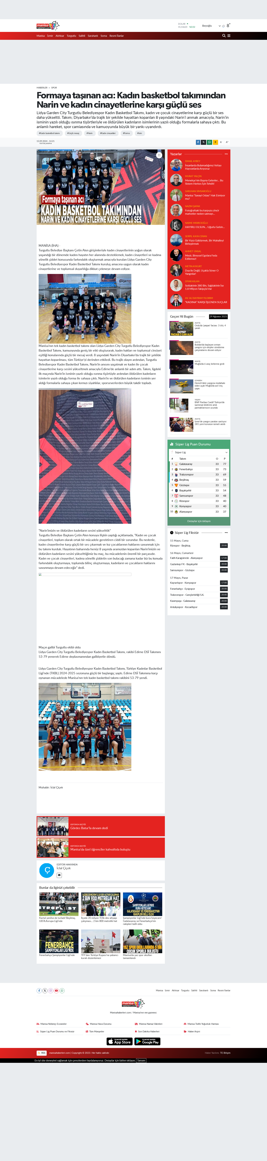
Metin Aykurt (193, 266)
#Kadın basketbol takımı (49, 133)
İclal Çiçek (64, 868)
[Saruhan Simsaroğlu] (176, 195)
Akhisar (60, 36)
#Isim (139, 133)
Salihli (82, 36)
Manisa (41, 36)
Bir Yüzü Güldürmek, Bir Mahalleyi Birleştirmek (204, 242)
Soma (104, 36)
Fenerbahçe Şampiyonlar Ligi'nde (57, 955)
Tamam (141, 1060)
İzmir (50, 36)
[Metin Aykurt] (176, 270)
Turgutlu (71, 36)
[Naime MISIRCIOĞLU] (176, 225)
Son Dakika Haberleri (148, 1031)
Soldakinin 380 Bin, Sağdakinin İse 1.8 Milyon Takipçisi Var (204, 287)
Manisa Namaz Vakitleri (150, 1024)
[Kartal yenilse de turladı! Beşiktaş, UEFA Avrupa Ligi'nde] (58, 904)
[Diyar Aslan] (176, 285)
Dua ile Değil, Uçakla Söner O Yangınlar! (202, 272)
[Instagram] (50, 990)
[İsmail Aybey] (176, 165)
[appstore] (120, 1041)
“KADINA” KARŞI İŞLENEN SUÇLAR (206, 302)
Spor (54, 88)
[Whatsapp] (62, 990)
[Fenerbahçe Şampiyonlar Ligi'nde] (58, 941)
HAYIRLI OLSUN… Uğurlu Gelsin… (205, 227)
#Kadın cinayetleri (107, 133)
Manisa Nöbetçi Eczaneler (53, 1024)
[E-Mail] (59, 875)
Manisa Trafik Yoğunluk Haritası (203, 1024)
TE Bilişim (225, 1053)
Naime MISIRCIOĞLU (196, 223)
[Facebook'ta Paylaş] (198, 142)
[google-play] (147, 1041)
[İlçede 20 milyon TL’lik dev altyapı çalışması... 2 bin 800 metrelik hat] (100, 904)
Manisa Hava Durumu (100, 1024)
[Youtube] (56, 990)
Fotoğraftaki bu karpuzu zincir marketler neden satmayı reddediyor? (202, 212)
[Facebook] (39, 990)
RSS (43, 1053)
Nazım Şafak (192, 206)
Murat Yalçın (193, 176)
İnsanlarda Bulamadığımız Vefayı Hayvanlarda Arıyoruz (203, 167)
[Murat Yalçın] (176, 180)
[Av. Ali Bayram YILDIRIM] (176, 300)
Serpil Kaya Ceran (196, 236)
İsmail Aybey (192, 161)
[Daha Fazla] (215, 142)
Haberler (42, 88)
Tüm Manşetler (96, 1031)
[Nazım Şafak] (176, 210)
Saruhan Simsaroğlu (198, 191)
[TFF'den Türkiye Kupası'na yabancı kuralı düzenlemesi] (100, 941)
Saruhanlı (93, 36)
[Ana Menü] (228, 36)
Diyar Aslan (192, 281)
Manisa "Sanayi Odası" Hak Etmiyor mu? (205, 197)
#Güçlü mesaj (73, 133)
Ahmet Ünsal (193, 251)
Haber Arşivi (194, 1031)
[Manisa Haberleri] (48, 25)
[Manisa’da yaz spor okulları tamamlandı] (142, 941)
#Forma (126, 133)
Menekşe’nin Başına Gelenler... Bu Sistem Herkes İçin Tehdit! (204, 182)
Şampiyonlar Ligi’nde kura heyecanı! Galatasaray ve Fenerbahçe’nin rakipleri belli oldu (142, 921)
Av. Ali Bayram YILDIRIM (199, 298)
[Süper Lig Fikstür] (226, 532)
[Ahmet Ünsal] (176, 255)
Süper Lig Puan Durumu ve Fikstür (57, 1031)
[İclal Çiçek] (46, 870)
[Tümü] (226, 154)
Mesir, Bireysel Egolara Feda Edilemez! (201, 257)
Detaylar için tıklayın (198, 521)
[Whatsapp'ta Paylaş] (209, 142)
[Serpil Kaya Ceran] (176, 240)
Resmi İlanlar (117, 36)
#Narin (90, 133)
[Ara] (224, 36)
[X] (44, 990)
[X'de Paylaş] (203, 142)
